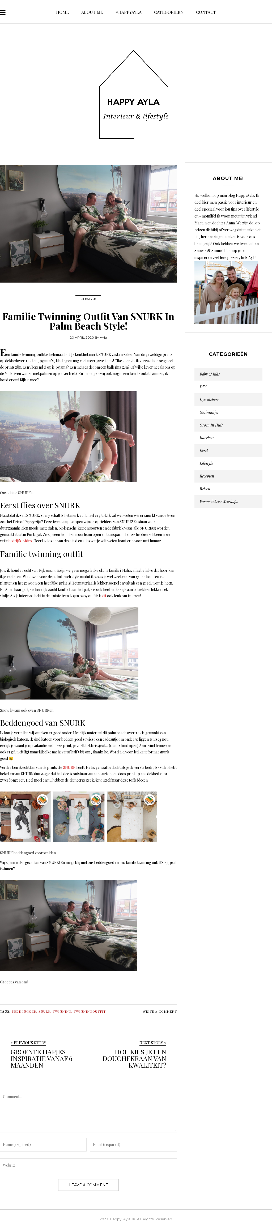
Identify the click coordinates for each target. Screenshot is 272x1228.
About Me (92, 12)
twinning (62, 1011)
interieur (207, 438)
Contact (206, 12)
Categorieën (169, 12)
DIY (203, 387)
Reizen (205, 489)
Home (62, 12)
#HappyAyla (129, 12)
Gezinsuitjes (209, 412)
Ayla (103, 337)
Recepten (207, 476)
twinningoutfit (90, 1011)
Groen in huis (211, 425)
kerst (204, 451)
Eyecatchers (209, 400)
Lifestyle (88, 299)
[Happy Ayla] (136, 95)
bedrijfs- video (20, 540)
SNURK (69, 767)
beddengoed (24, 1011)
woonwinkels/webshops (219, 502)
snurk (44, 1011)
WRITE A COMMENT (160, 1011)
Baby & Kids (210, 374)
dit (104, 595)
